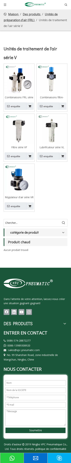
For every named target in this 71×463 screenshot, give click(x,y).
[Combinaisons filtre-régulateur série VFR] (52, 79)
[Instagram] (29, 312)
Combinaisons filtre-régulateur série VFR (52, 97)
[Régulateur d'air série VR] (19, 179)
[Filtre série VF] (19, 129)
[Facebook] (6, 312)
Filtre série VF (19, 147)
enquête (15, 106)
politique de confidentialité (50, 449)
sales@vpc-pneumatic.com (24, 350)
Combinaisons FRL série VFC (19, 97)
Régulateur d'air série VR (19, 197)
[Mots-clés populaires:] (63, 222)
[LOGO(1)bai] (28, 283)
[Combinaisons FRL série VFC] (19, 79)
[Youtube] (21, 312)
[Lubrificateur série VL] (52, 129)
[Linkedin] (14, 312)
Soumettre (35, 430)
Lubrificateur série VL (52, 147)
